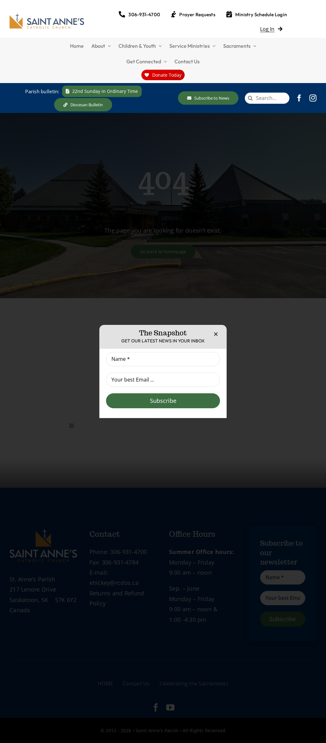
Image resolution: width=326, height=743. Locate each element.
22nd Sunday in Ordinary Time (105, 91)
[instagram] (312, 98)
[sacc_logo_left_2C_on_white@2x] (47, 16)
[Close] (215, 334)
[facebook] (299, 98)
